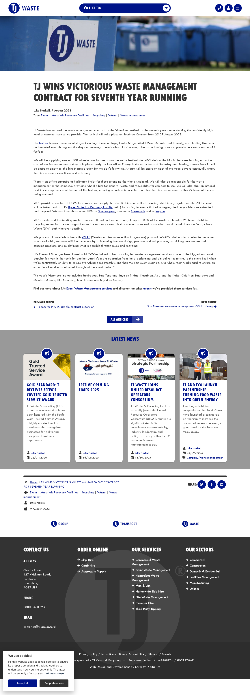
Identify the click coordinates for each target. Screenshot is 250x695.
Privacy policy (88, 654)
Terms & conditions (113, 654)
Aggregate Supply (93, 571)
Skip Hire (87, 560)
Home (34, 482)
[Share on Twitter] (201, 484)
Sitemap (153, 654)
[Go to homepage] (23, 8)
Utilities (194, 588)
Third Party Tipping (148, 609)
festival (43, 143)
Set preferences (54, 683)
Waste (112, 115)
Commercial (197, 560)
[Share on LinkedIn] (221, 484)
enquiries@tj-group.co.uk (39, 626)
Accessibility (136, 654)
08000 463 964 (34, 607)
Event (44, 115)
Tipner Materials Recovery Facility (90, 207)
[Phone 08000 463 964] (219, 8)
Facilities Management (204, 577)
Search (166, 654)
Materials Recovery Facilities (70, 115)
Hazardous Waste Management (145, 578)
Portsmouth (138, 211)
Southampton (106, 211)
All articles (119, 319)
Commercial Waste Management (146, 562)
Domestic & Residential (205, 571)
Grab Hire (88, 565)
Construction (198, 565)
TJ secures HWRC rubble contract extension (65, 306)
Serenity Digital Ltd (148, 667)
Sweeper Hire (145, 603)
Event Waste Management (153, 570)
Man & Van (143, 585)
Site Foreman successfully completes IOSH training (180, 306)
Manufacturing (199, 583)
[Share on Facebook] (212, 484)
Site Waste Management (152, 597)
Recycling (98, 115)
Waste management (133, 115)
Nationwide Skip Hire (150, 591)
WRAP (86, 237)
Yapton (160, 211)
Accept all (22, 683)
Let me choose (54, 673)
